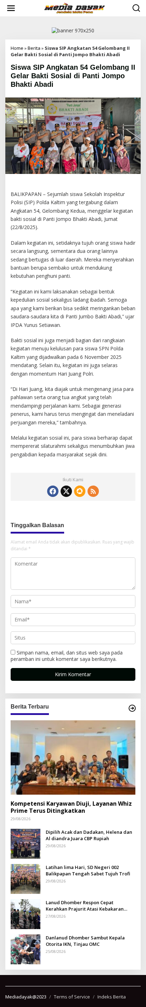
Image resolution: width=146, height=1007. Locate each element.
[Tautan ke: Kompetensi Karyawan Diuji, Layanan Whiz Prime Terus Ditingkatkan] (73, 757)
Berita (34, 48)
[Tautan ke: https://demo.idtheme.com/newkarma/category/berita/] (132, 708)
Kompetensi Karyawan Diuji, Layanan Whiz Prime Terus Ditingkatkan (71, 807)
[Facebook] (52, 491)
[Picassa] (79, 491)
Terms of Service (72, 996)
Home (17, 48)
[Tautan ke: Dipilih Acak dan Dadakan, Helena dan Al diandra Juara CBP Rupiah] (25, 842)
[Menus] (11, 8)
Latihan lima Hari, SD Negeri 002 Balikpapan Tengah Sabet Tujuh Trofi (88, 870)
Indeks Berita (111, 996)
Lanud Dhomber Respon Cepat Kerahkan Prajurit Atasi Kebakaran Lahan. (85, 905)
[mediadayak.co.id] (74, 8)
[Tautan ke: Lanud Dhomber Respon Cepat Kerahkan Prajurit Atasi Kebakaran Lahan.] (25, 913)
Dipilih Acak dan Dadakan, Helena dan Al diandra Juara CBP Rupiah (89, 835)
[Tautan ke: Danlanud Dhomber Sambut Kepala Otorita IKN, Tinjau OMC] (25, 948)
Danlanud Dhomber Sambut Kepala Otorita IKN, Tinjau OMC (85, 940)
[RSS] (93, 491)
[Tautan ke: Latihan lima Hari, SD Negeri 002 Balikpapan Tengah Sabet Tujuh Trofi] (25, 878)
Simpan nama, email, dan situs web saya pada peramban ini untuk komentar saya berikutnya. (67, 655)
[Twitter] (66, 491)
